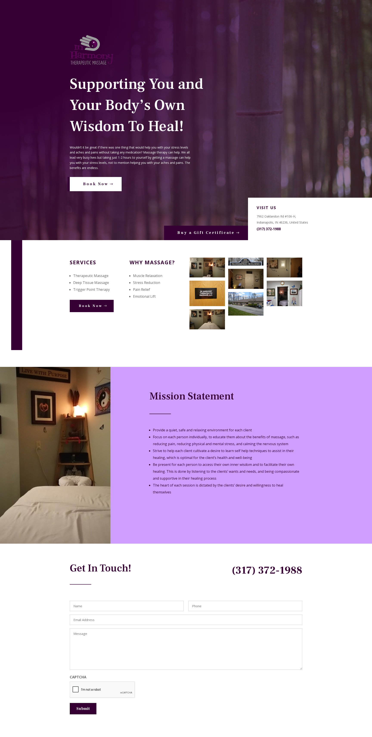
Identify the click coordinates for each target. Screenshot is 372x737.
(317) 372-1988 (269, 229)
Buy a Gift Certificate (206, 232)
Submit (83, 708)
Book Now (95, 184)
